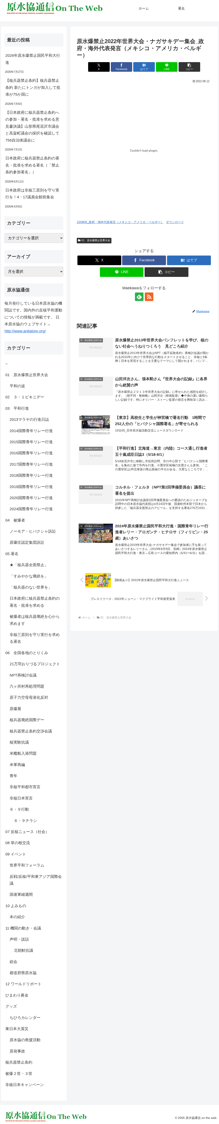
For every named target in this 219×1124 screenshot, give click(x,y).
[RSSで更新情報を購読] (149, 296)
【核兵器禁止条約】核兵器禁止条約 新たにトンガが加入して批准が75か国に (32, 87)
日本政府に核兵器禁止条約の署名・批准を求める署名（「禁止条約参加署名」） (32, 165)
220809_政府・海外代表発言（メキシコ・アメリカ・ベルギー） (120, 222)
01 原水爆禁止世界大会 (95, 240)
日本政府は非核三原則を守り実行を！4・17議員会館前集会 (32, 193)
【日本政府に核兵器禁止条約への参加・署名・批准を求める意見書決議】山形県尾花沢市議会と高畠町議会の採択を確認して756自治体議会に (32, 126)
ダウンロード (175, 222)
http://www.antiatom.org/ (25, 331)
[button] (189, 67)
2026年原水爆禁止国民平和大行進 (32, 58)
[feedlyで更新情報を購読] (139, 296)
